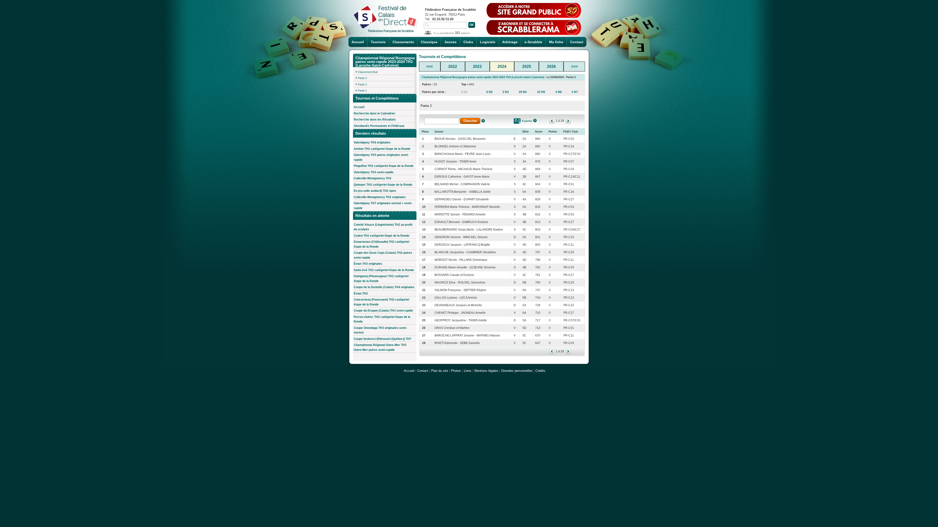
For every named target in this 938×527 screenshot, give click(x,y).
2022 (452, 66)
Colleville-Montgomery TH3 (372, 178)
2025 (526, 66)
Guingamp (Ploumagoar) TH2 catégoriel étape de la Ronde (381, 278)
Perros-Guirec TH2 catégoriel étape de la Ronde (382, 319)
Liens (467, 371)
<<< (429, 66)
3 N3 (505, 92)
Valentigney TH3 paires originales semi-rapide (381, 157)
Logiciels (487, 42)
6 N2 (489, 92)
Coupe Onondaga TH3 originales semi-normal (380, 330)
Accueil (358, 42)
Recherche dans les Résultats (375, 119)
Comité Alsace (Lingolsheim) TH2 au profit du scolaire (383, 227)
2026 (551, 66)
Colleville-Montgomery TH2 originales (380, 197)
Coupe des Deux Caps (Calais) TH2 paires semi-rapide (383, 255)
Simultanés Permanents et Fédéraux (379, 126)
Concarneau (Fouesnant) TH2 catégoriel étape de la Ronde (381, 302)
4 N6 (558, 92)
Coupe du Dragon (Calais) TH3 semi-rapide (383, 310)
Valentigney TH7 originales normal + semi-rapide (383, 206)
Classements (403, 42)
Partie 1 (362, 90)
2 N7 (575, 92)
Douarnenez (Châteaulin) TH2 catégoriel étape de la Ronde (381, 244)
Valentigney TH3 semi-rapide (374, 172)
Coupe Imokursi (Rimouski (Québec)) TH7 (382, 339)
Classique (429, 42)
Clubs (468, 42)
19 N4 (523, 92)
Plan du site (439, 371)
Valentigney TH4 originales (372, 142)
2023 (477, 66)
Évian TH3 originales (368, 263)
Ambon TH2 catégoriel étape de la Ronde (382, 149)
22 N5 (541, 92)
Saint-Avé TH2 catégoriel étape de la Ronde (384, 270)
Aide (483, 121)
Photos (456, 371)
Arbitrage (510, 42)
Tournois (378, 42)
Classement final (367, 72)
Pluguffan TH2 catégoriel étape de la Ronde (384, 166)
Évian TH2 (361, 293)
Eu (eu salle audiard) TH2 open (375, 191)
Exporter (527, 121)
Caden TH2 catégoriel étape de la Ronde (381, 235)
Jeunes (450, 42)
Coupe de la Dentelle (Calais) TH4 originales (384, 287)
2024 (502, 66)
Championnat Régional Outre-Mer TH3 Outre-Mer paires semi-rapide (380, 347)
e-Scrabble (533, 42)
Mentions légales (486, 371)
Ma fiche (556, 42)
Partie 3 (362, 78)
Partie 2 (362, 84)
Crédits (540, 371)
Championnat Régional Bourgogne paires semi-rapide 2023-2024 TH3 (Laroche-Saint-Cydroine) (483, 77)
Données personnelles (517, 371)
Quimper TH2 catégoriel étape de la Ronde (383, 184)
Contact (576, 42)
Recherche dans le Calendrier (374, 113)
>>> (574, 66)
